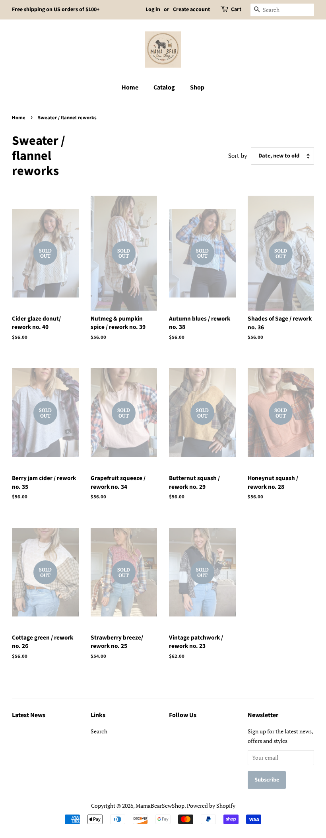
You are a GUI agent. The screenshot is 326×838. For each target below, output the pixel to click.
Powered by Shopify (211, 805)
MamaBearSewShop (160, 805)
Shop (197, 87)
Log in (153, 10)
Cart (236, 10)
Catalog (164, 87)
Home (130, 87)
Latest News (28, 715)
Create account (191, 10)
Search (99, 731)
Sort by (237, 155)
